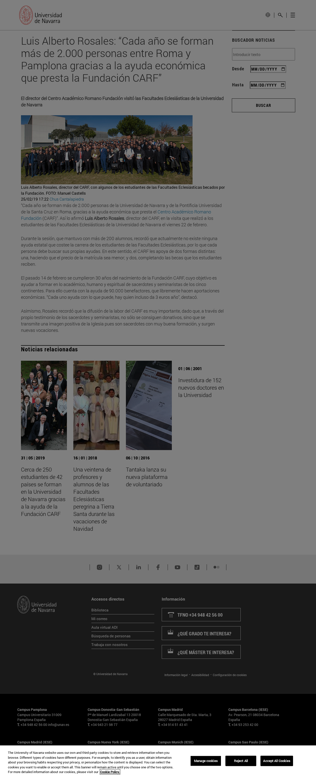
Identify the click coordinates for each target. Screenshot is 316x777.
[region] (158, 761)
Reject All (241, 760)
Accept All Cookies (276, 760)
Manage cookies (206, 760)
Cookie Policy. (110, 772)
